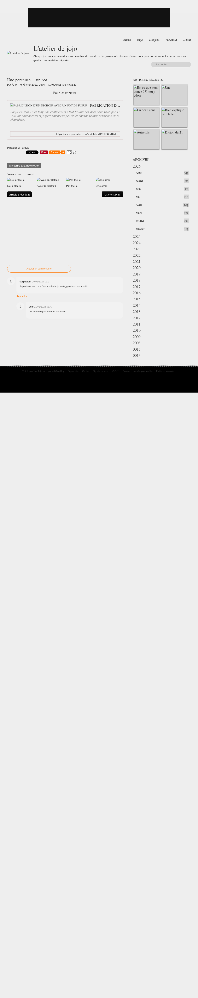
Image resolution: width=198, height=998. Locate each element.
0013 (137, 355)
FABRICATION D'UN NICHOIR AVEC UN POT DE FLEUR (105, 105)
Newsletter (171, 39)
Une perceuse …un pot (27, 79)
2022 (137, 255)
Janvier (140, 228)
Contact (187, 39)
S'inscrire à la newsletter (24, 165)
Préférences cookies (165, 370)
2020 (137, 267)
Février (140, 220)
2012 (137, 317)
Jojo (40, 370)
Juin (138, 188)
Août (139, 172)
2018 (137, 280)
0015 (137, 349)
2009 (137, 336)
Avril (139, 205)
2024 (137, 242)
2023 (137, 249)
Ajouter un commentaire (39, 268)
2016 (137, 292)
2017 (137, 286)
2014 (137, 305)
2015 (137, 299)
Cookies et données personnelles (138, 370)
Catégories (154, 39)
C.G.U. (115, 370)
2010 (137, 330)
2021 (137, 261)
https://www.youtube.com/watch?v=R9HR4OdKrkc (87, 134)
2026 (137, 166)
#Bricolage (69, 84)
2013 (137, 311)
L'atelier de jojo (55, 48)
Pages (140, 39)
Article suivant (112, 194)
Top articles (73, 370)
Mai (138, 196)
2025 (137, 236)
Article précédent (19, 194)
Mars (139, 212)
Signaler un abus (101, 370)
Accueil (127, 39)
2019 (137, 274)
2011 (137, 324)
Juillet (139, 180)
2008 (137, 342)
